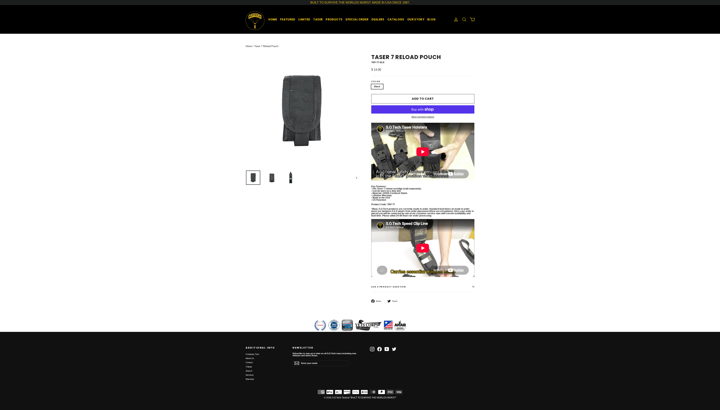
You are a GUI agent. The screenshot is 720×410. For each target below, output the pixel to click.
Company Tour (252, 354)
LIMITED (304, 19)
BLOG (431, 19)
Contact (249, 362)
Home (249, 46)
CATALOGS (395, 19)
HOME (272, 19)
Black (377, 86)
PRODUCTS (334, 19)
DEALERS (377, 19)
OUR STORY (415, 19)
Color (375, 81)
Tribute (249, 367)
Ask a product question (388, 287)
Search (249, 371)
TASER (318, 19)
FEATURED (287, 19)
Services (250, 375)
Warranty (250, 379)
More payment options (423, 117)
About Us (250, 358)
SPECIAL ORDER (356, 19)
